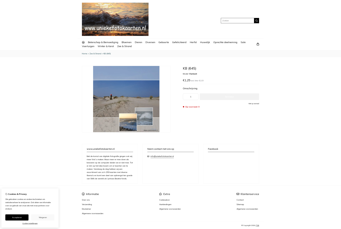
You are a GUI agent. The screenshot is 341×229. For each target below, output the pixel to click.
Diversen (150, 42)
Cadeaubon (164, 200)
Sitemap (240, 204)
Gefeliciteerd (179, 42)
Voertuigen (88, 46)
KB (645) (107, 53)
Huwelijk (205, 42)
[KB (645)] (126, 131)
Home (84, 53)
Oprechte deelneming (225, 42)
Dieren (138, 42)
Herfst (193, 42)
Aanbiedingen (165, 204)
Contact (240, 200)
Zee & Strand (124, 46)
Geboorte (164, 42)
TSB (257, 225)
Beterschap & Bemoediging (103, 42)
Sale (243, 42)
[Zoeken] (256, 20)
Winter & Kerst (106, 46)
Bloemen (126, 42)
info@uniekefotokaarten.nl (162, 156)
